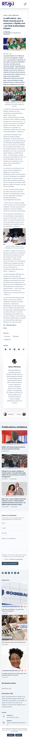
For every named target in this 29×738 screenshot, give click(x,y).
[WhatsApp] (5, 349)
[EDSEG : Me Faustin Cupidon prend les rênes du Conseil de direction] (14, 437)
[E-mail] (19, 349)
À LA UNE (5, 32)
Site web (4, 533)
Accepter (11, 735)
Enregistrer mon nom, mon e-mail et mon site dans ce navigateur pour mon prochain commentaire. (14, 555)
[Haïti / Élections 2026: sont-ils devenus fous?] (14, 627)
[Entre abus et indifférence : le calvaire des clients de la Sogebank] (14, 595)
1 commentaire (13, 478)
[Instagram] (9, 573)
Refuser (19, 735)
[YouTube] (15, 573)
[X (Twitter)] (14, 349)
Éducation (16, 32)
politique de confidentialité (16, 559)
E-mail (4, 528)
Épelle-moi (7, 339)
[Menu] (25, 4)
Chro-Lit (10, 32)
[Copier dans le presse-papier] (23, 349)
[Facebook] (10, 349)
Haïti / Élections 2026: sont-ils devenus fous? (14, 642)
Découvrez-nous (6, 688)
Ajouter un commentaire (9, 538)
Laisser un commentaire (10, 563)
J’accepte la (13, 559)
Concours (7, 336)
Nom (3, 523)
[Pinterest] (12, 573)
